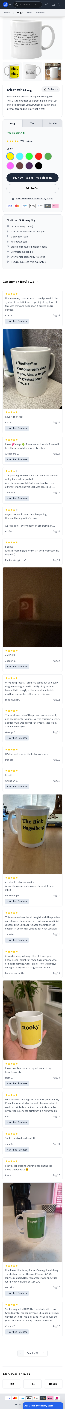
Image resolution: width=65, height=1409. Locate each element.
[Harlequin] (29, 156)
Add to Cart (33, 188)
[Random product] (39, 4)
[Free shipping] (53, 4)
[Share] (47, 4)
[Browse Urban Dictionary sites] (7, 4)
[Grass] (48, 156)
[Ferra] (20, 166)
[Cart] (60, 4)
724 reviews (26, 141)
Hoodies (40, 12)
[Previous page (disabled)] (21, 1353)
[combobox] (27, 4)
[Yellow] (10, 156)
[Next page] (44, 1353)
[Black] (38, 166)
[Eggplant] (29, 166)
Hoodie (52, 123)
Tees (29, 12)
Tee (32, 123)
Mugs (20, 12)
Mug (12, 123)
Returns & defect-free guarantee (28, 262)
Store (7, 12)
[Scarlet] (38, 156)
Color (9, 148)
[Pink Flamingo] (10, 166)
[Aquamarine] (20, 156)
